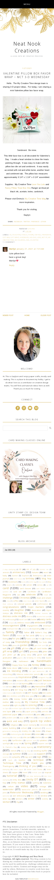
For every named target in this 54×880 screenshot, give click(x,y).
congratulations (11, 607)
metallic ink (20, 693)
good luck (42, 654)
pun (49, 717)
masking (6, 690)
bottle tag (32, 582)
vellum (11, 786)
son (27, 240)
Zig (18, 802)
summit (31, 754)
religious (14, 725)
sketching (6, 737)
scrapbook (36, 728)
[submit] (50, 428)
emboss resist (23, 622)
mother (6, 702)
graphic (20, 658)
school (24, 728)
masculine (40, 686)
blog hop (46, 578)
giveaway (34, 651)
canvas (40, 585)
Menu (27, 4)
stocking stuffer (40, 751)
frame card (30, 639)
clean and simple (43, 598)
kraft (17, 684)
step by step (25, 751)
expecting (36, 629)
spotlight (6, 743)
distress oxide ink (12, 616)
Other (43, 222)
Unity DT (32, 779)
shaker (38, 731)
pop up (23, 718)
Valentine (34, 240)
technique (38, 759)
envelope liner (12, 629)
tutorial (12, 775)
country (6, 610)
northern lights (17, 708)
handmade (24, 237)
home (48, 665)
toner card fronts (35, 769)
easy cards (45, 619)
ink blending (14, 671)
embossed (40, 622)
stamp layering (27, 747)
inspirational (24, 677)
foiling (5, 638)
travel (25, 772)
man (29, 686)
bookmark (13, 582)
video (24, 786)
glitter (44, 651)
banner (15, 576)
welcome (6, 796)
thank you (37, 763)
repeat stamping (29, 725)
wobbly (45, 799)
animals (6, 572)
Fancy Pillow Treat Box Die (17, 188)
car (47, 585)
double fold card (43, 616)
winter (31, 798)
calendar (19, 585)
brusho (9, 585)
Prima (31, 718)
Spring (28, 743)
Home (27, 315)
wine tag (7, 799)
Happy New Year (19, 665)
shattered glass (16, 734)
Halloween (23, 661)
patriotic (45, 711)
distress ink (21, 613)
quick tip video (40, 721)
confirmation (42, 604)
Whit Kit (34, 796)
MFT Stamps (33, 693)
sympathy (16, 757)
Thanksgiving (8, 766)
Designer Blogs (33, 879)
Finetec (19, 636)
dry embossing (9, 619)
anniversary (19, 572)
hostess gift (27, 668)
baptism (25, 576)
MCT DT (44, 237)
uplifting (36, 783)
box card (42, 582)
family (24, 235)
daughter (16, 235)
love (39, 237)
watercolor (8, 789)
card (6, 588)
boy (49, 582)
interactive (7, 680)
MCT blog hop (21, 690)
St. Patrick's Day (10, 747)
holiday (33, 237)
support (41, 753)
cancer (29, 585)
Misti (40, 696)
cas (18, 594)
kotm (10, 684)
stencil (13, 751)
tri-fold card (36, 772)
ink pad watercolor (37, 671)
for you (38, 235)
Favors (31, 235)
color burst (39, 601)
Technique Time (12, 763)
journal (31, 680)
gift (13, 648)
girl (21, 651)
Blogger (40, 811)
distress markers (41, 613)
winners (19, 799)
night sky (17, 705)
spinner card (31, 740)
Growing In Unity (34, 658)
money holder (20, 699)
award (45, 572)
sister (37, 734)
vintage (43, 786)
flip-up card (44, 636)
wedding (44, 792)
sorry (5, 740)
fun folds (43, 642)
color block (27, 601)
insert (46, 674)
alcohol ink (44, 569)
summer (17, 753)
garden (24, 645)
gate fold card (40, 645)
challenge (8, 597)
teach (10, 760)
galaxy (14, 645)
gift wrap (15, 237)
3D (10, 235)
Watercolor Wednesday (22, 792)
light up (46, 684)
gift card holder (40, 648)
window (44, 796)
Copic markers (36, 607)
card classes (25, 588)
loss (10, 686)
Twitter (27, 222)
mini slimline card (13, 696)
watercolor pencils (30, 789)
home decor (12, 668)
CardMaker (32, 592)
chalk (46, 595)
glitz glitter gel (9, 655)
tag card (28, 757)
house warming (44, 668)
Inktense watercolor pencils (28, 674)
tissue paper (18, 769)
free (40, 639)
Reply (12, 265)
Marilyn (12, 248)
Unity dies (17, 780)
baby (5, 575)
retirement (44, 725)
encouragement (11, 625)
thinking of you (27, 766)
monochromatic (40, 699)
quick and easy (15, 721)
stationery (44, 747)
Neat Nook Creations (27, 47)
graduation (7, 658)
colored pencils (25, 604)
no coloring (20, 240)
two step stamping (33, 776)
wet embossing (19, 796)
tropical (48, 772)
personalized (27, 714)
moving (17, 702)
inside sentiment (9, 677)
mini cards (46, 693)
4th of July (31, 569)
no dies (46, 705)
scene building (9, 728)
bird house (18, 579)
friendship (46, 235)
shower (28, 734)
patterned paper (10, 714)
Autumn (35, 572)
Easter (33, 619)
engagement (32, 625)
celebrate (31, 594)
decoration (36, 610)
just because (44, 680)
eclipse (11, 623)
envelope (47, 625)
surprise (6, 757)
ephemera (25, 629)
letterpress (36, 684)
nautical (6, 705)
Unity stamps (18, 782)
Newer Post (8, 315)
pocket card (11, 718)
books (23, 582)
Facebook (18, 222)
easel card (23, 619)
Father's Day (41, 632)
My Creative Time (35, 702)
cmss (8, 601)
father (27, 632)
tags (39, 756)
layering (25, 683)
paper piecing (31, 711)
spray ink (17, 743)
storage (6, 754)
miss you (29, 696)
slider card (16, 737)
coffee (16, 601)
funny (5, 645)
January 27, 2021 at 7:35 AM (30, 248)
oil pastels (44, 708)
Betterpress (38, 576)
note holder (31, 708)
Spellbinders (17, 740)
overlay (19, 711)
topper (15, 772)
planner (48, 714)
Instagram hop (43, 677)
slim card (27, 737)
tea (49, 757)
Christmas (24, 597)
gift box (6, 237)
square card (43, 743)
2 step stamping (9, 569)
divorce (29, 616)
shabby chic (27, 731)
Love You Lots (38, 184)
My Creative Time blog (35, 199)
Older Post (46, 315)
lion (4, 687)
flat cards (30, 635)
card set (17, 591)
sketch (46, 734)
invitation (20, 680)
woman (6, 801)
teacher (22, 760)
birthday (30, 578)
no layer (6, 708)
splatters (43, 740)
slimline (38, 737)
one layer (7, 711)
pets (38, 714)
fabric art (48, 629)
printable (41, 718)
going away (26, 655)
